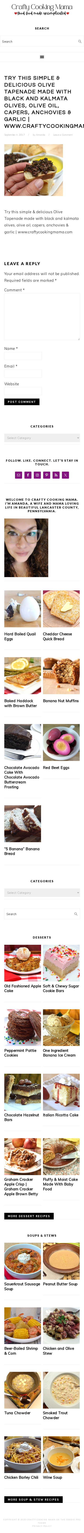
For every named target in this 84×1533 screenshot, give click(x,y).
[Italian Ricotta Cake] (61, 1109)
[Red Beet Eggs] (61, 742)
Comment (14, 290)
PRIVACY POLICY (42, 1526)
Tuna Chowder (17, 1413)
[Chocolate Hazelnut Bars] (22, 1109)
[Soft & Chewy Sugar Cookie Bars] (61, 980)
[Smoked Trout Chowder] (61, 1407)
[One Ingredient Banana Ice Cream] (61, 1044)
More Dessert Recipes (29, 1216)
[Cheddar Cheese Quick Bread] (61, 608)
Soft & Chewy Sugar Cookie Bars (61, 988)
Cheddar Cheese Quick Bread (57, 636)
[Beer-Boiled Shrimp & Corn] (22, 1342)
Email (11, 366)
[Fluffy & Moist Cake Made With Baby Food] (61, 1173)
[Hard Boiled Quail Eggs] (22, 608)
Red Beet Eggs (56, 767)
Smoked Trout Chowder (55, 1415)
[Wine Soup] (61, 1471)
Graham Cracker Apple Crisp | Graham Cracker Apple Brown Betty (21, 1186)
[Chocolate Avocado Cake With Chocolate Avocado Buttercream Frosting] (22, 742)
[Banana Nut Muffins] (61, 675)
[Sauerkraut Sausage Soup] (22, 1278)
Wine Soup (52, 1477)
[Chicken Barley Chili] (22, 1471)
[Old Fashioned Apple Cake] (22, 980)
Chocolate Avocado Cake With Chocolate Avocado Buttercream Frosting (21, 777)
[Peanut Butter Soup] (61, 1278)
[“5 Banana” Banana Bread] (22, 823)
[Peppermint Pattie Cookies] (22, 1044)
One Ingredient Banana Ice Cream (59, 1053)
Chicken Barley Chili (21, 1477)
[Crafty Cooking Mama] (42, 16)
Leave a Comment (63, 134)
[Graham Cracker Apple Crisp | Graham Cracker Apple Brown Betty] (22, 1173)
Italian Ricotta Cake (61, 1115)
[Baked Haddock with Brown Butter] (22, 675)
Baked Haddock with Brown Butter (20, 703)
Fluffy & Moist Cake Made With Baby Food (60, 1184)
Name (11, 348)
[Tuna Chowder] (22, 1407)
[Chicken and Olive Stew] (61, 1342)
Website (11, 384)
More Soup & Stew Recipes (33, 1499)
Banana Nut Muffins (61, 700)
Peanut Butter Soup (60, 1284)
